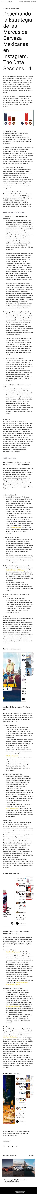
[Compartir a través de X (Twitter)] (8, 1146)
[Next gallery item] (24, 677)
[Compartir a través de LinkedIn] (12, 1146)
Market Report (7, 1141)
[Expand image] (14, 677)
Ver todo (31, 1155)
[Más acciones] (33, 9)
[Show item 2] (30, 664)
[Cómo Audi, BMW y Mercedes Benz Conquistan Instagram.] (18, 1167)
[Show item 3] (30, 672)
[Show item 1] (30, 656)
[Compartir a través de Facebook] (4, 1146)
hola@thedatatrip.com (20, 1192)
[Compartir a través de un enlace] (17, 1146)
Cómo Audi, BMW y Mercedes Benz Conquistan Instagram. (16, 1181)
